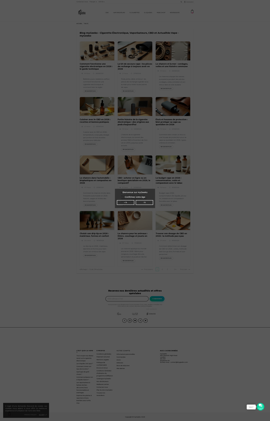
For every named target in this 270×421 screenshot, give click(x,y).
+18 (125, 202)
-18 (144, 202)
